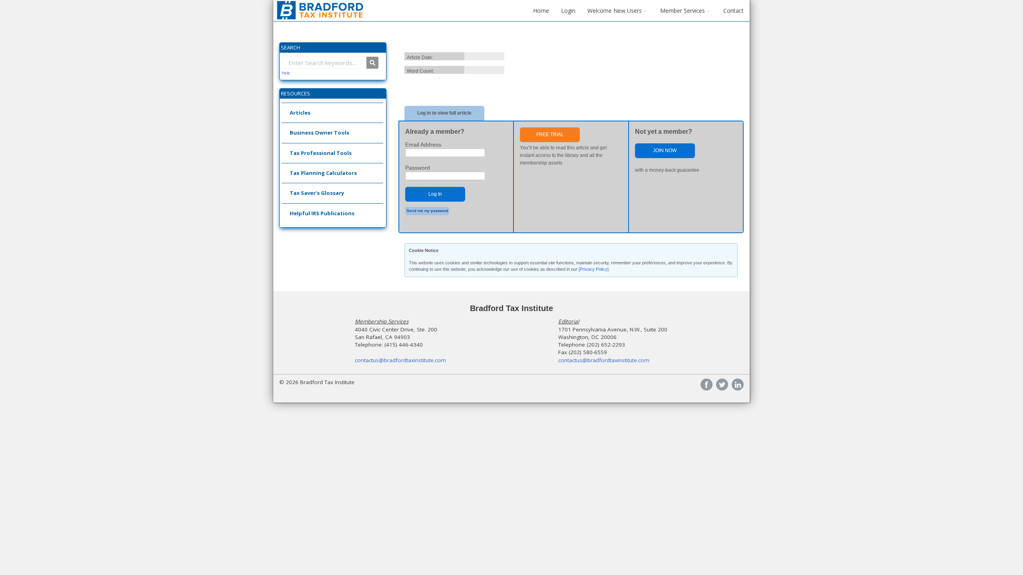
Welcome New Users (614, 10)
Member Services (682, 10)
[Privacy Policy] (594, 269)
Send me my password (427, 210)
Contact (733, 10)
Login (568, 10)
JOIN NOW (665, 150)
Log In (435, 194)
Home (541, 10)
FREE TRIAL (550, 134)
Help (286, 73)
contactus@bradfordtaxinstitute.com (400, 360)
